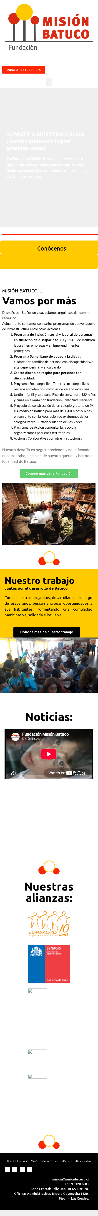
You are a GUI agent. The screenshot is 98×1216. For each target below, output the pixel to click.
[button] (23, 70)
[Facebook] (7, 1169)
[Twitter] (22, 1169)
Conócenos (51, 248)
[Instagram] (15, 1169)
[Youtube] (30, 1169)
